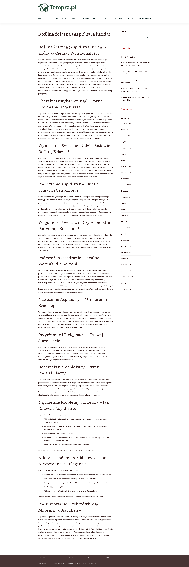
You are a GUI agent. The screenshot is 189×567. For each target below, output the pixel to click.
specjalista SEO (104, 558)
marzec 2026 (125, 154)
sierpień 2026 (126, 123)
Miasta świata (126, 109)
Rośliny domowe (145, 18)
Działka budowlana (88, 18)
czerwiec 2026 (126, 136)
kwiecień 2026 (126, 148)
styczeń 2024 (126, 264)
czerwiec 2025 (126, 197)
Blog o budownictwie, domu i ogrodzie (55, 558)
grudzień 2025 (126, 172)
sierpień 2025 (126, 185)
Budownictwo (61, 18)
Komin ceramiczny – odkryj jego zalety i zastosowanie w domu (135, 90)
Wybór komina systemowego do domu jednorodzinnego (135, 99)
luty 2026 (124, 160)
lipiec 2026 (125, 129)
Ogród (130, 18)
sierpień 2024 (126, 252)
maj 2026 (124, 142)
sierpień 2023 (126, 289)
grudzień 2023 (126, 271)
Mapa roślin (125, 48)
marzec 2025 (125, 215)
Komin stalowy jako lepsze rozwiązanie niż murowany (135, 81)
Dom (74, 18)
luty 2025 (124, 222)
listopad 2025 (126, 179)
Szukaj (124, 32)
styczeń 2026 (126, 166)
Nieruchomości (117, 18)
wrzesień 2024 (126, 246)
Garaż (103, 18)
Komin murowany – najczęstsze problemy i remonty (136, 72)
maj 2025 (124, 203)
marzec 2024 (125, 258)
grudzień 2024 (126, 234)
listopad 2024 (126, 240)
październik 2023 (127, 277)
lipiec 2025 (125, 191)
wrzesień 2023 (126, 283)
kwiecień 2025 (126, 209)
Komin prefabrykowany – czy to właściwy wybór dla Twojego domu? (135, 64)
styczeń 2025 (126, 228)
